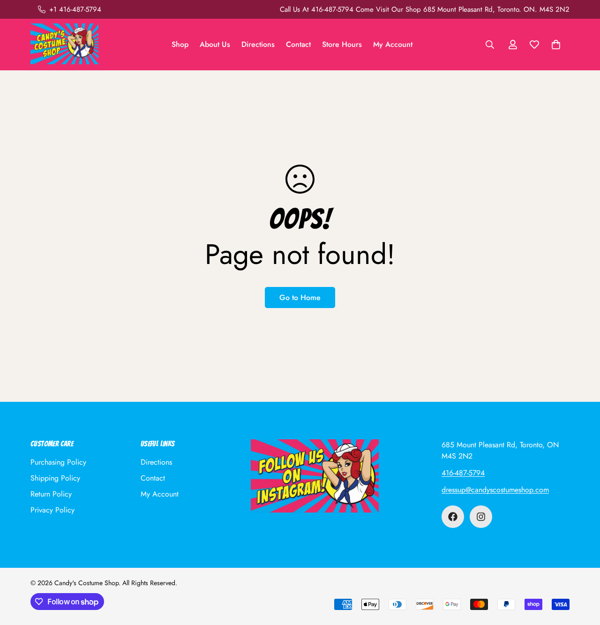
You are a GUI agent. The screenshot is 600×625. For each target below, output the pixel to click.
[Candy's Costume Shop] (64, 44)
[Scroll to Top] (581, 574)
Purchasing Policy (58, 462)
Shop (180, 44)
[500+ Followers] (453, 516)
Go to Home (300, 297)
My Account (392, 44)
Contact (298, 44)
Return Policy (51, 494)
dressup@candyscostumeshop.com (495, 489)
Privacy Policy (52, 510)
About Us (215, 44)
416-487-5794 (463, 472)
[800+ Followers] (481, 516)
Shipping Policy (55, 478)
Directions (258, 44)
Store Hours (342, 44)
